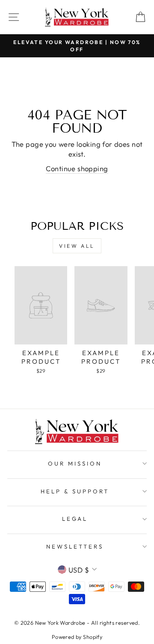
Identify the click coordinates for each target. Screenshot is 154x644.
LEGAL (75, 518)
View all (77, 246)
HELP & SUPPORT (75, 491)
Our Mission (75, 463)
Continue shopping (77, 168)
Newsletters (75, 546)
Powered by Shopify (77, 636)
